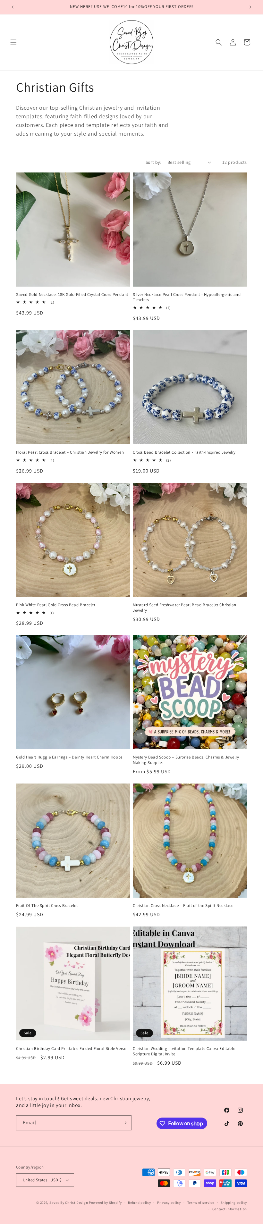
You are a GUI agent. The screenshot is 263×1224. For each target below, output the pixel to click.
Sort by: (153, 162)
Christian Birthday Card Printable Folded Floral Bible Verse (71, 1048)
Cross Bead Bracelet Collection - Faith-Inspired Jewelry (184, 452)
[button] (13, 42)
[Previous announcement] (12, 7)
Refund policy (139, 1202)
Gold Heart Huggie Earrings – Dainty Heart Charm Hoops (69, 757)
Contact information (229, 1209)
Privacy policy (169, 1202)
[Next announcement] (250, 7)
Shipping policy (234, 1202)
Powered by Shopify (105, 1202)
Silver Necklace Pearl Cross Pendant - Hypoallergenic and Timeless (187, 297)
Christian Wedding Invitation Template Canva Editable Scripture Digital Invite (184, 1051)
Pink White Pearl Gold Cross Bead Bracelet (56, 605)
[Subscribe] (124, 1122)
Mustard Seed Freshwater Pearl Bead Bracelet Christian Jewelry (184, 607)
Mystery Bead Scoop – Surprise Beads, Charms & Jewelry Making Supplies (186, 760)
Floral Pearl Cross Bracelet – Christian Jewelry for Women (70, 452)
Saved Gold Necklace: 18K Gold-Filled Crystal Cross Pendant (72, 294)
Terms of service (200, 1202)
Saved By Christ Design (69, 1202)
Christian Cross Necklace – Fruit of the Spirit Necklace (183, 905)
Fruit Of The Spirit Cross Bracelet (47, 905)
